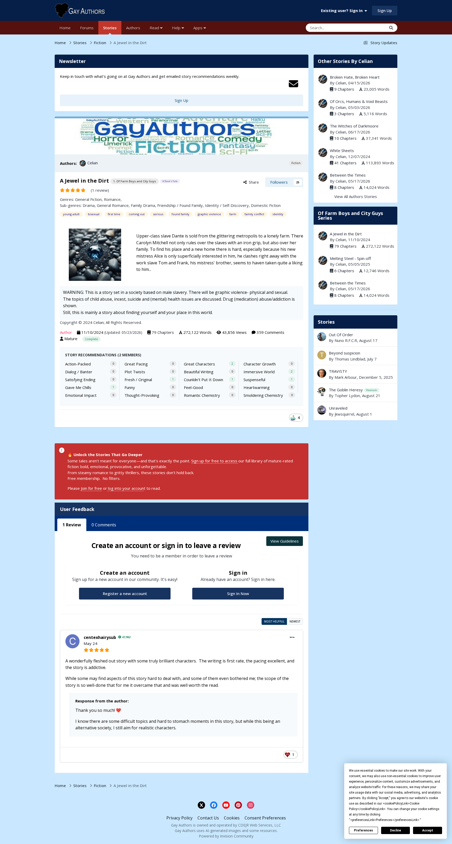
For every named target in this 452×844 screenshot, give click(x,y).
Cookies (232, 818)
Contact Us (208, 818)
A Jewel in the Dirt (346, 233)
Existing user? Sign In (343, 10)
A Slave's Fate (170, 181)
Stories (110, 27)
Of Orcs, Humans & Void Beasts (359, 101)
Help (177, 27)
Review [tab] (72, 525)
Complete (91, 339)
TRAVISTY (338, 371)
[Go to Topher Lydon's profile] (321, 391)
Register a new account (125, 593)
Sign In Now (238, 593)
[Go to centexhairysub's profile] (72, 641)
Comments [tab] (104, 525)
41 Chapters (345, 162)
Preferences (363, 830)
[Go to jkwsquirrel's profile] (321, 410)
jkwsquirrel (344, 414)
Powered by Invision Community (226, 836)
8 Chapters (344, 187)
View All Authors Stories (355, 196)
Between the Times (348, 175)
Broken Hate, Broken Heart (355, 77)
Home (65, 27)
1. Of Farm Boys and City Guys (134, 181)
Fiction (296, 163)
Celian (92, 162)
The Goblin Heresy (346, 389)
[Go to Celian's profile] (83, 163)
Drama (89, 205)
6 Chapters (344, 270)
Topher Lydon (347, 395)
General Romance (113, 205)
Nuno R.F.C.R (346, 340)
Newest (295, 621)
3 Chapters (344, 113)
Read (155, 27)
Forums (87, 27)
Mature (70, 338)
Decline (395, 830)
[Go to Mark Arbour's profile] (321, 373)
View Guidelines (284, 541)
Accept (427, 830)
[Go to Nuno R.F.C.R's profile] (321, 336)
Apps (198, 27)
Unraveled (355, 411)
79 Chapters (163, 332)
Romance (112, 199)
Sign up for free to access (214, 460)
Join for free (91, 488)
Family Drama (143, 205)
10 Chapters (345, 138)
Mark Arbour (346, 377)
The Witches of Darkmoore (354, 126)
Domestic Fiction (266, 205)
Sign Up (384, 10)
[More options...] (292, 637)
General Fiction (88, 199)
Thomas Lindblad (350, 359)
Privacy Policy (179, 818)
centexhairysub (100, 637)
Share (253, 182)
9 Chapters (344, 89)
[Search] (391, 28)
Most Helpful (274, 621)
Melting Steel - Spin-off (350, 258)
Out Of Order (341, 334)
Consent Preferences (265, 818)
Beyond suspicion (355, 356)
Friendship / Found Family (180, 205)
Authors (133, 27)
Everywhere (369, 27)
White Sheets (342, 150)
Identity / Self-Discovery (227, 205)
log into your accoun (125, 488)
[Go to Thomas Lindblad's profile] (321, 355)
